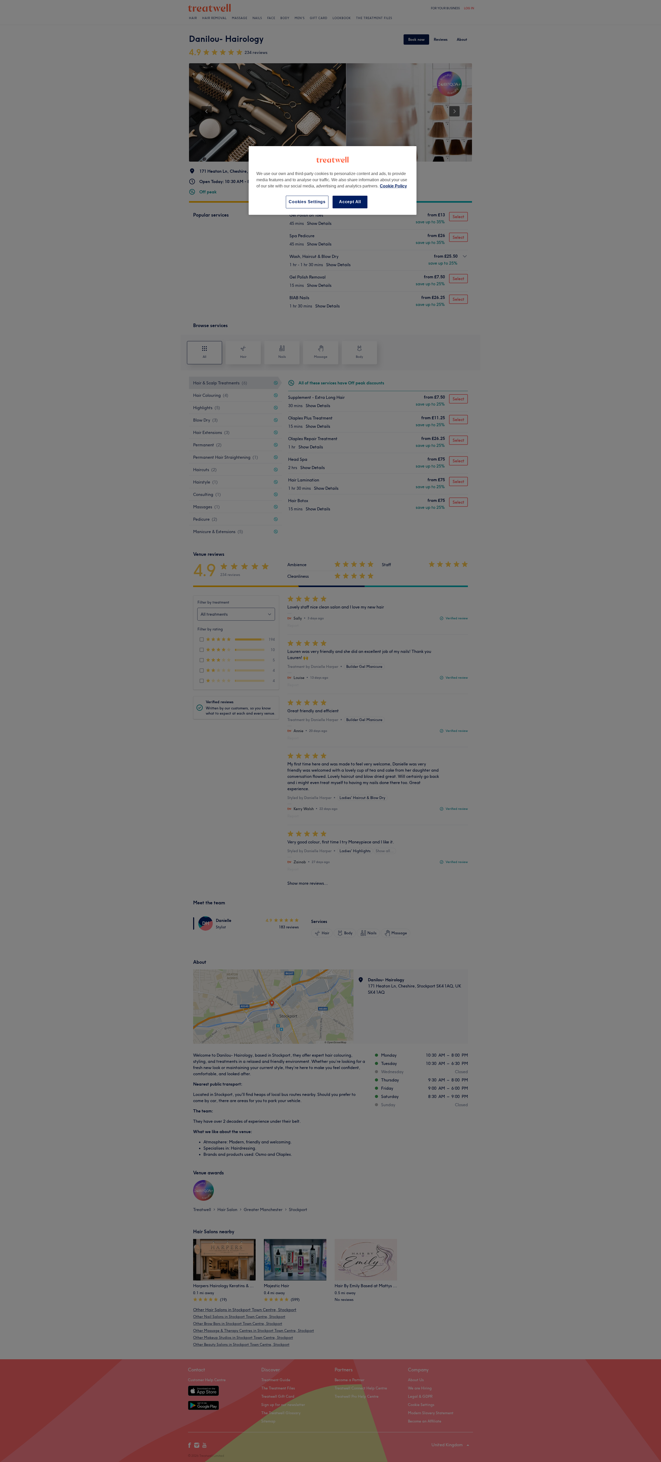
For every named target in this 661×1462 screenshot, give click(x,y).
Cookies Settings (307, 202)
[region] (332, 180)
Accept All (350, 202)
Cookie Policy (393, 186)
